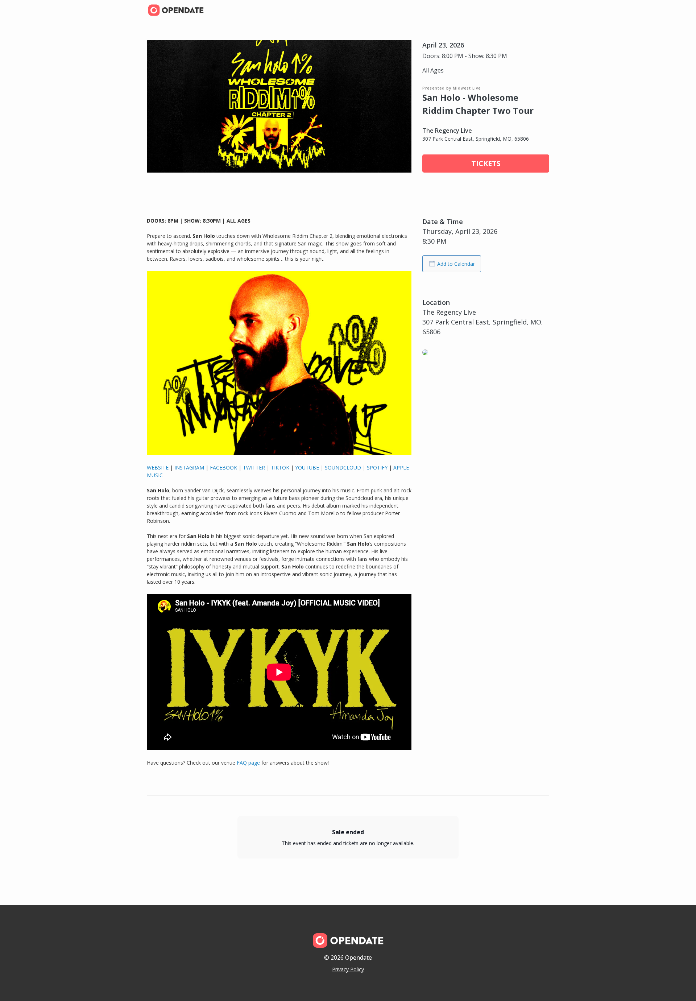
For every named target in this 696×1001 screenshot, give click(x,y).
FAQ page (247, 762)
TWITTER (254, 467)
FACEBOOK (223, 467)
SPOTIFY (377, 467)
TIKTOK (280, 467)
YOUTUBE (307, 467)
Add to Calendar (456, 263)
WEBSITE (158, 467)
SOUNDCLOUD (343, 467)
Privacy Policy (348, 969)
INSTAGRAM (189, 467)
